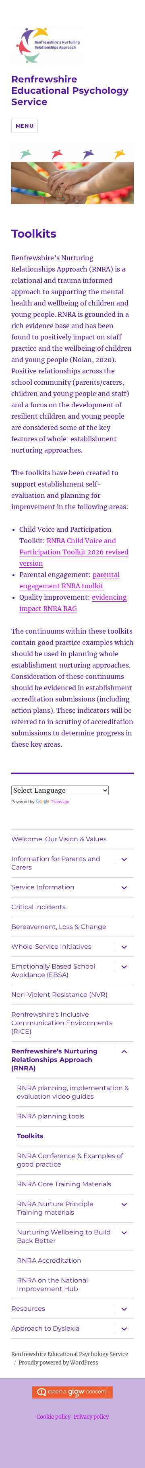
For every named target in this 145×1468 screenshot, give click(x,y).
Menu (24, 125)
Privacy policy (91, 1416)
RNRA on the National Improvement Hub (52, 1284)
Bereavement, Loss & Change (58, 927)
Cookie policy (53, 1416)
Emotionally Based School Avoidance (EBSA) (53, 971)
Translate (60, 801)
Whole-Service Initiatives (51, 946)
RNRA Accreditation (49, 1260)
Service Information (43, 887)
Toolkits (30, 1136)
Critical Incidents (38, 907)
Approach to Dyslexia (45, 1328)
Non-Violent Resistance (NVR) (59, 994)
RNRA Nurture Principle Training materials (55, 1208)
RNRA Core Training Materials (64, 1184)
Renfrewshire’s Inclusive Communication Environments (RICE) (61, 1023)
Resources (28, 1308)
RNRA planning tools (50, 1116)
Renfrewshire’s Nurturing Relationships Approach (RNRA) (54, 1059)
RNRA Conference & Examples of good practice (70, 1160)
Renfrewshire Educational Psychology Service (69, 90)
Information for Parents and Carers (55, 863)
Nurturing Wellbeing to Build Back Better (64, 1236)
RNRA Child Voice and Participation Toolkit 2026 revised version (73, 552)
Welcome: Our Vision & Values (59, 839)
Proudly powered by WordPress (58, 1362)
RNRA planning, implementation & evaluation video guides (73, 1092)
